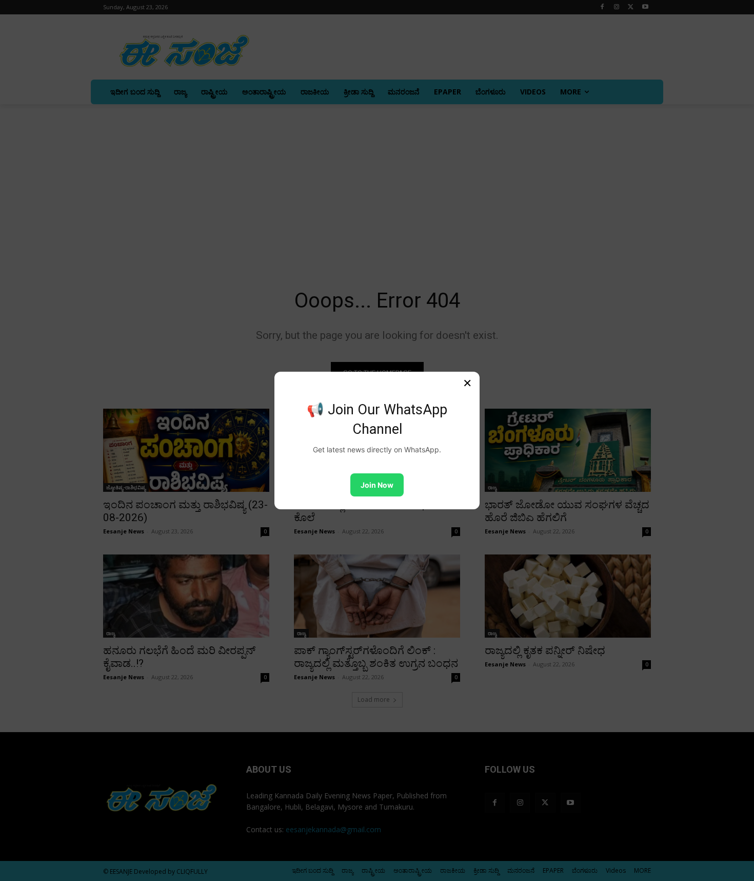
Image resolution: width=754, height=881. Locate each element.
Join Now (377, 485)
